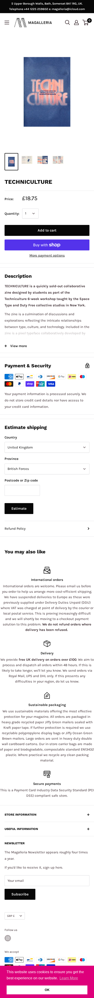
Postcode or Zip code (21, 480)
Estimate (18, 508)
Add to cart (47, 230)
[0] (86, 22)
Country (11, 437)
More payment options (47, 255)
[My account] (76, 22)
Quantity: (12, 214)
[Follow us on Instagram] (8, 938)
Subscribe (20, 894)
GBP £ (11, 915)
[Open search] (67, 22)
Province (11, 459)
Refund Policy (15, 529)
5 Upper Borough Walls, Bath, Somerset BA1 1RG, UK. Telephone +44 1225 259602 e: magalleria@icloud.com (47, 6)
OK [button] (47, 990)
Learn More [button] (69, 978)
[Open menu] (7, 22)
